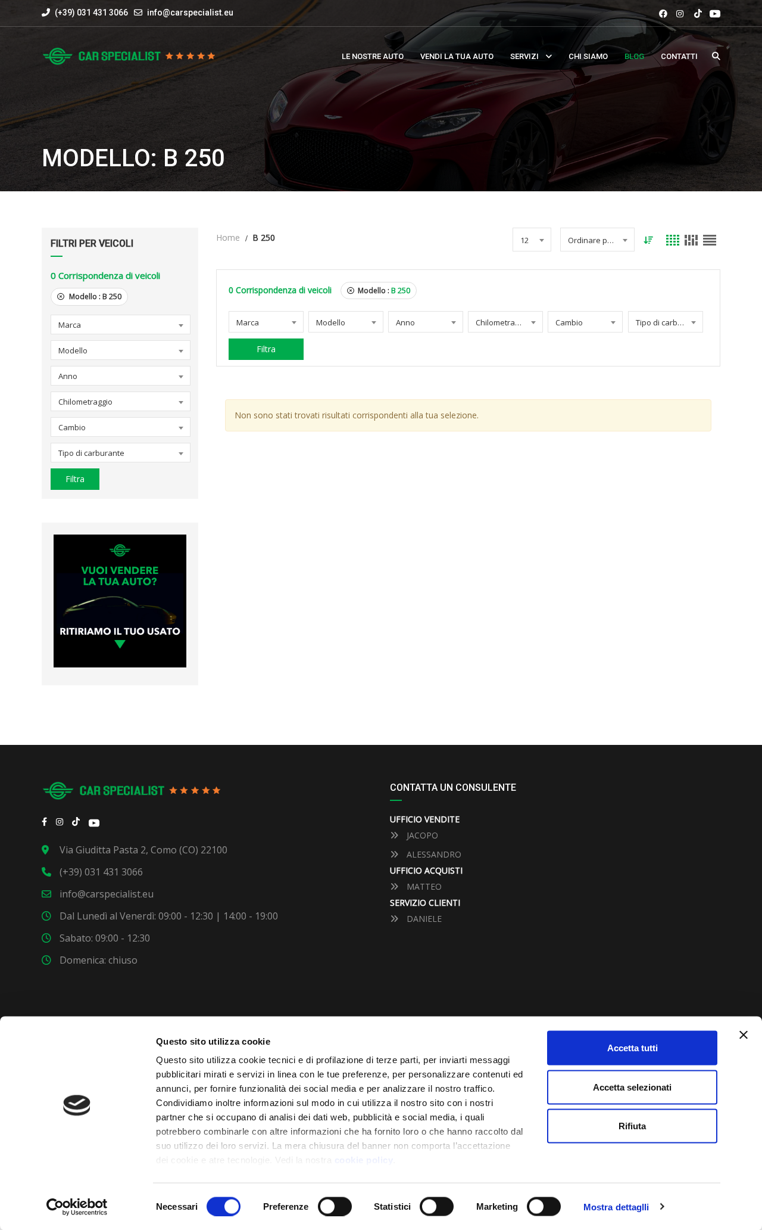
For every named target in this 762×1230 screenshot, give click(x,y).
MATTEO (423, 886)
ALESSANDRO (432, 854)
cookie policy (364, 1160)
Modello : (94, 296)
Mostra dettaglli (616, 1206)
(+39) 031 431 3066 (90, 12)
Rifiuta (632, 1126)
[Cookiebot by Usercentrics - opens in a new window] (77, 1207)
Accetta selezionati (632, 1087)
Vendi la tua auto (457, 56)
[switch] (335, 1206)
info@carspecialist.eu (190, 12)
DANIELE (423, 918)
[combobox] (120, 324)
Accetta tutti (632, 1048)
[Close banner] (743, 1035)
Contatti (679, 56)
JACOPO (421, 835)
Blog (634, 56)
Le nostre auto (373, 56)
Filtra (75, 478)
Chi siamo (588, 56)
